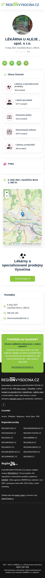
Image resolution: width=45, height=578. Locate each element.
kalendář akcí (27, 392)
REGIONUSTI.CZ (8, 447)
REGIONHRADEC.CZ (9, 457)
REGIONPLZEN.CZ (9, 428)
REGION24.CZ (29, 457)
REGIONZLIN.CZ (30, 442)
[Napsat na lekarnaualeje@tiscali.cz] (18, 63)
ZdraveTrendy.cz (8, 499)
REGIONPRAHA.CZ (9, 442)
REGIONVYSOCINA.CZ (32, 433)
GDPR (18, 567)
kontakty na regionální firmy (12, 392)
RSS (38, 416)
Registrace (20, 416)
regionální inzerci (16, 399)
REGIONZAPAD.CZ (9, 433)
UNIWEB (5, 480)
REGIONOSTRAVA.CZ (32, 452)
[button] (22, 214)
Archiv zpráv (30, 416)
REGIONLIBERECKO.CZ (11, 452)
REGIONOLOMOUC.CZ (32, 447)
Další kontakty (21, 279)
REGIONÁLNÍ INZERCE (23, 367)
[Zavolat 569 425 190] (11, 63)
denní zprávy (21, 389)
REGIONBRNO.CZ (30, 438)
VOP (23, 567)
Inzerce (4, 416)
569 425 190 (12, 313)
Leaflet (16, 244)
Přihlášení (11, 416)
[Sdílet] (26, 63)
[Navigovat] (4, 63)
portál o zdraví (20, 495)
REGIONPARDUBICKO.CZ (33, 428)
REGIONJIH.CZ (7, 438)
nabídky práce (38, 392)
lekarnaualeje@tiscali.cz (18, 318)
